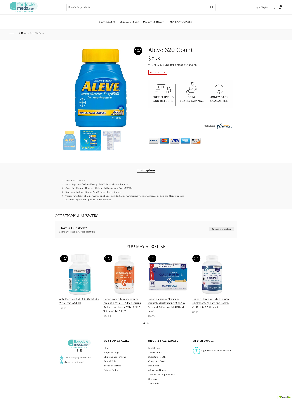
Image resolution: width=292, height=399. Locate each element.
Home (24, 33)
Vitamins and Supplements (161, 374)
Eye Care (152, 379)
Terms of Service (112, 365)
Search (212, 7)
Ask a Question (223, 229)
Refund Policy (111, 361)
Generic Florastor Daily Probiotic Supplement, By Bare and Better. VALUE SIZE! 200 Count (210, 303)
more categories (181, 21)
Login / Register (262, 7)
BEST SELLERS (107, 21)
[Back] (12, 33)
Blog (106, 348)
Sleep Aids (153, 383)
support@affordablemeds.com (216, 350)
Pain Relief (153, 365)
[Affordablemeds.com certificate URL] (218, 125)
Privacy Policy (111, 370)
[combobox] (141, 7)
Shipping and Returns (115, 356)
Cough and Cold (156, 361)
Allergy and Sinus (157, 370)
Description (146, 170)
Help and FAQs (111, 352)
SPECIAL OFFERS (129, 21)
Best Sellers (154, 348)
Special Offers (155, 352)
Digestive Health (156, 356)
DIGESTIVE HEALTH (154, 21)
